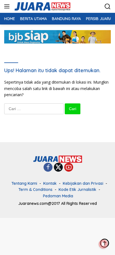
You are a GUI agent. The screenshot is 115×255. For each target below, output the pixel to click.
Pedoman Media (58, 195)
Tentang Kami (24, 183)
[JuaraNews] (41, 6)
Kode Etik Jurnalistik (77, 189)
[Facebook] (48, 168)
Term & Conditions (35, 189)
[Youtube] (68, 168)
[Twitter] (58, 168)
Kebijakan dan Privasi (83, 183)
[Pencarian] (107, 6)
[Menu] (8, 6)
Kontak (50, 183)
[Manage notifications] (103, 244)
